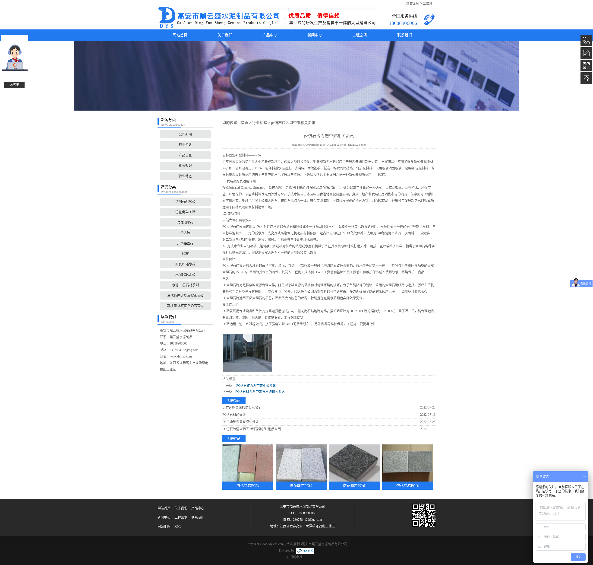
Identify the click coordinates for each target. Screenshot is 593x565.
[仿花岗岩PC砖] (247, 463)
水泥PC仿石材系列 (185, 285)
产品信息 (185, 155)
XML (178, 526)
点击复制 (293, 544)
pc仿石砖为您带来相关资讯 (293, 123)
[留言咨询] (586, 53)
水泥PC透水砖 (185, 274)
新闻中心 (314, 35)
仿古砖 (185, 233)
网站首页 (180, 35)
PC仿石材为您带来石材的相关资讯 (260, 391)
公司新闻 (185, 134)
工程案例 (359, 35)
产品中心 (269, 35)
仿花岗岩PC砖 (185, 212)
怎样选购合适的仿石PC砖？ (242, 407)
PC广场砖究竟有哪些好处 (240, 422)
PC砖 (185, 253)
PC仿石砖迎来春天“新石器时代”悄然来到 (251, 429)
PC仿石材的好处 (234, 414)
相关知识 (185, 165)
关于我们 (225, 35)
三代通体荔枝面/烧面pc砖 (185, 295)
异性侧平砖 (185, 222)
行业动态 (185, 176)
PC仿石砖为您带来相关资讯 (255, 385)
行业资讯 (185, 145)
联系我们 (404, 35)
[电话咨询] (586, 40)
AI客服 (14, 84)
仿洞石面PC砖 (185, 201)
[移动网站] (586, 65)
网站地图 (164, 526)
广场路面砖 (185, 243)
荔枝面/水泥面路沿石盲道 (185, 306)
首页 (244, 123)
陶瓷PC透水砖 (185, 264)
